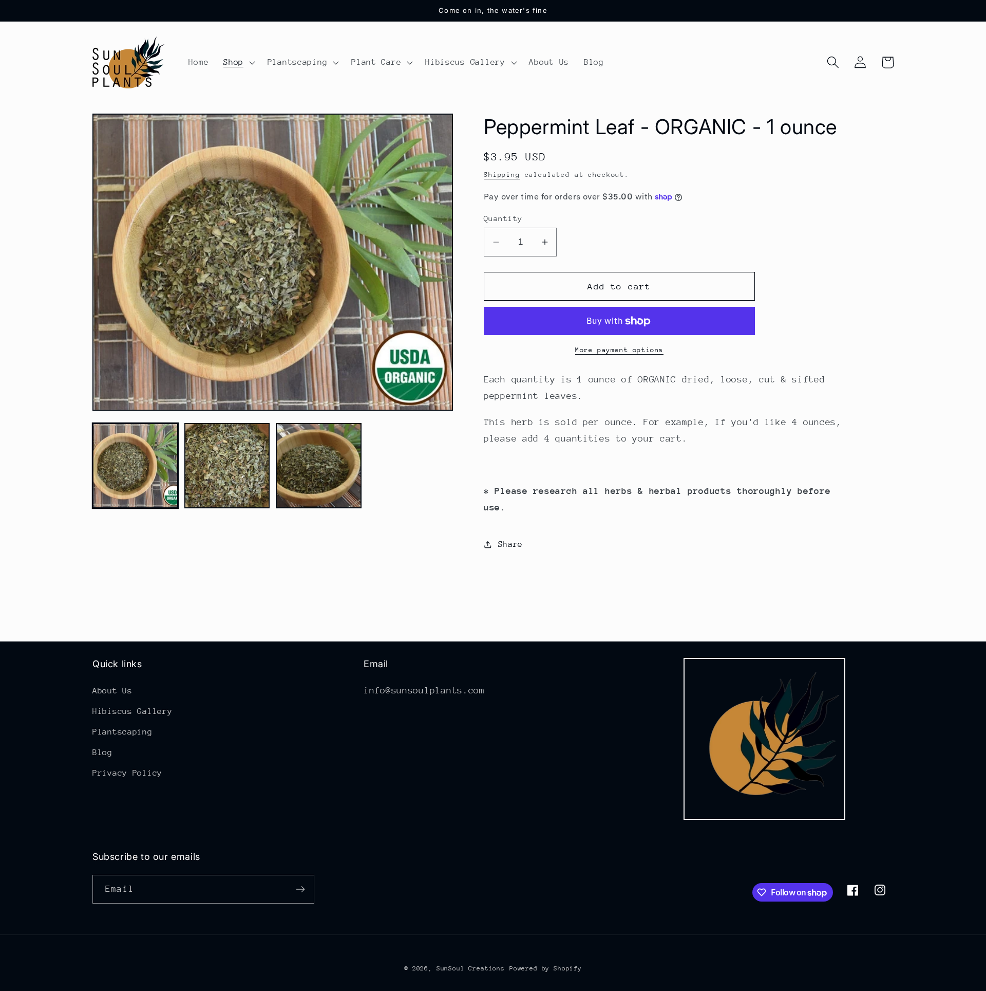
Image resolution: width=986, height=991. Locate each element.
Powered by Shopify (545, 968)
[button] (238, 63)
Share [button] (510, 544)
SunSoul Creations (471, 968)
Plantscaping (122, 732)
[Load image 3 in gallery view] (319, 466)
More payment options (619, 350)
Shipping (502, 174)
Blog (102, 752)
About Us (112, 690)
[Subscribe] (300, 889)
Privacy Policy (127, 773)
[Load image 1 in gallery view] (135, 466)
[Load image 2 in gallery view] (227, 466)
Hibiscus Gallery (132, 711)
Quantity (503, 218)
